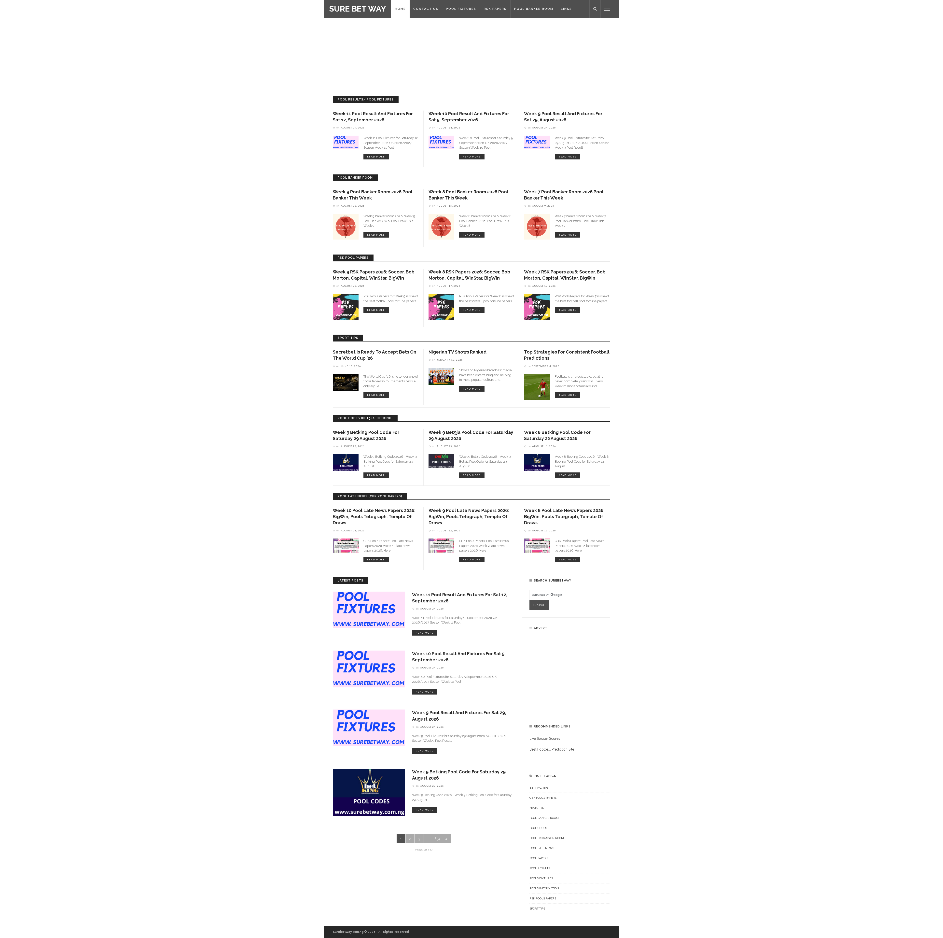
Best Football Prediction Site (551, 749)
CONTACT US (425, 9)
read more (376, 156)
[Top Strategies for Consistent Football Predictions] (537, 387)
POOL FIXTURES (461, 9)
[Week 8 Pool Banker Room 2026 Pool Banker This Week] (441, 226)
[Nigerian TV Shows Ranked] (441, 376)
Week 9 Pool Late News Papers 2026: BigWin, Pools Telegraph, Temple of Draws (469, 516)
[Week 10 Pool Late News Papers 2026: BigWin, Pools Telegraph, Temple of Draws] (346, 545)
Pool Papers (538, 858)
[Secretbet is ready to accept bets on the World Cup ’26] (346, 382)
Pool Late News (541, 848)
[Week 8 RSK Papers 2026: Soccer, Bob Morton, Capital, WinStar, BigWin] (441, 306)
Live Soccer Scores (544, 738)
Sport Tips (537, 908)
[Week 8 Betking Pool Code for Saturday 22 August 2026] (537, 462)
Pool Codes (538, 828)
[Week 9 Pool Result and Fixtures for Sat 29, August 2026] (537, 142)
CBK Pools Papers (542, 797)
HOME (400, 9)
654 (437, 839)
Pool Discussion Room (546, 838)
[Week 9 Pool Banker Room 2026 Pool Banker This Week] (346, 226)
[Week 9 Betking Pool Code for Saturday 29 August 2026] (346, 462)
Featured (536, 808)
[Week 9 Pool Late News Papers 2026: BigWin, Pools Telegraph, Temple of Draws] (441, 545)
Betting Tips (538, 787)
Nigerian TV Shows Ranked (457, 352)
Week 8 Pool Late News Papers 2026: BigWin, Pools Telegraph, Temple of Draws (564, 516)
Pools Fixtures (541, 878)
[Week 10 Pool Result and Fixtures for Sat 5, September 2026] (441, 142)
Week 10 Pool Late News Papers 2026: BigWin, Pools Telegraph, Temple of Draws (374, 516)
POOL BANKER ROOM (533, 9)
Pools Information (544, 888)
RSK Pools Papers (542, 898)
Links (566, 9)
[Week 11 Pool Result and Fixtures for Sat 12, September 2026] (346, 142)
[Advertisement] (471, 54)
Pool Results (539, 868)
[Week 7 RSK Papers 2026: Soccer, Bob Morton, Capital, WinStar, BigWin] (537, 306)
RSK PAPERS (495, 9)
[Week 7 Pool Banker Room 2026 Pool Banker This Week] (537, 226)
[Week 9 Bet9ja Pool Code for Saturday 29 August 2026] (441, 461)
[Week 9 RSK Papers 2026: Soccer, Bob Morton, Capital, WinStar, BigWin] (346, 306)
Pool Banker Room (544, 818)
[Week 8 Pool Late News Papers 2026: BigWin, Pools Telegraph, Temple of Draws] (537, 545)
